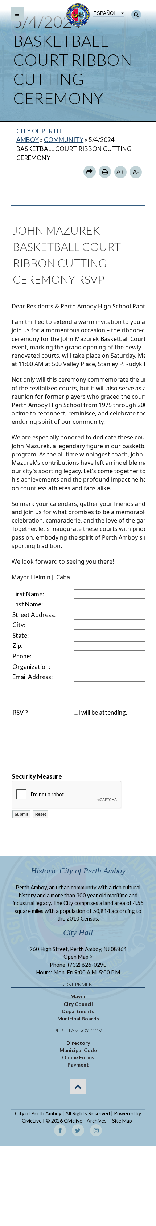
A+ (120, 172)
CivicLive (32, 1120)
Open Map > (78, 956)
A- (136, 172)
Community (63, 139)
